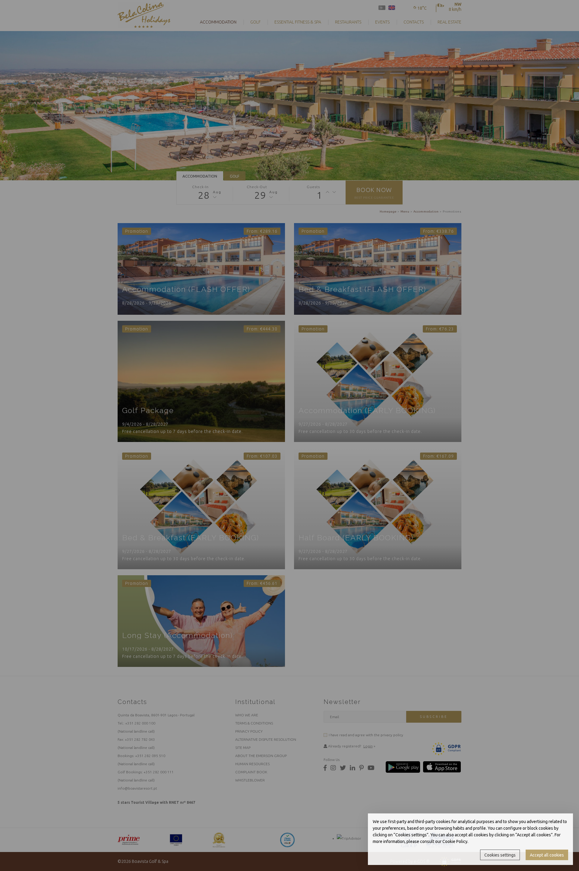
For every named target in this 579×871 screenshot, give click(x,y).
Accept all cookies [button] (547, 855)
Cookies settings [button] (500, 855)
